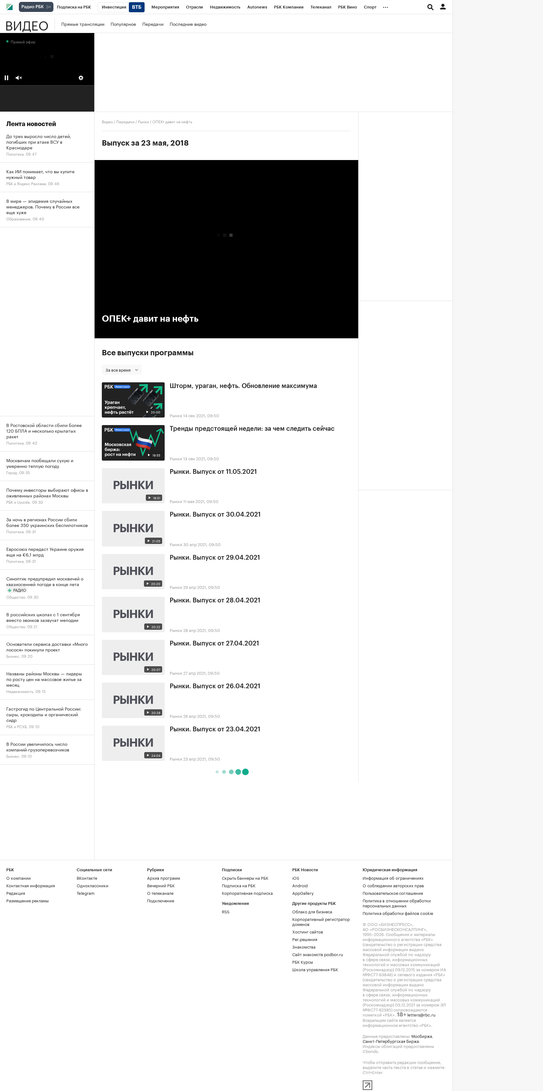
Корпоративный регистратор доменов (321, 921)
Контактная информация (30, 885)
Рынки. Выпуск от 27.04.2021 (214, 643)
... (385, 6)
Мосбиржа (421, 1036)
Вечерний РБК (161, 885)
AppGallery (303, 892)
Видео (26, 23)
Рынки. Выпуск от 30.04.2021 (215, 515)
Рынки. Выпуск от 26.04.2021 (215, 686)
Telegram (86, 892)
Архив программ (163, 877)
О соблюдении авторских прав (393, 885)
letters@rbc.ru (421, 1014)
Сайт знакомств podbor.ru (317, 954)
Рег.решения (304, 939)
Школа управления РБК (315, 969)
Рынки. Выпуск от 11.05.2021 (213, 472)
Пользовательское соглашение (393, 892)
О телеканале (160, 892)
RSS (225, 911)
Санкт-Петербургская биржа (391, 1041)
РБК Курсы (302, 961)
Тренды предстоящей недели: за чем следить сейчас (252, 429)
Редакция (15, 892)
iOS (295, 877)
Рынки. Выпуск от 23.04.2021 (215, 729)
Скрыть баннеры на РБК (245, 877)
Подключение (160, 900)
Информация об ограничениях (393, 877)
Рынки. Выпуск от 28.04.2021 (215, 600)
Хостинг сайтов (307, 931)
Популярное (123, 23)
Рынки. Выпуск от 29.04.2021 (215, 558)
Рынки (143, 121)
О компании (18, 877)
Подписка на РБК (238, 885)
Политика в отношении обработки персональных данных (397, 902)
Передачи (152, 23)
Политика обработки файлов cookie (398, 913)
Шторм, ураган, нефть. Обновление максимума (243, 386)
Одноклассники (92, 885)
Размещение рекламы (27, 900)
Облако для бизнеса (312, 911)
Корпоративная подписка (247, 892)
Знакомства (303, 946)
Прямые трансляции (82, 23)
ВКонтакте (87, 877)
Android (300, 885)
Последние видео (188, 23)
